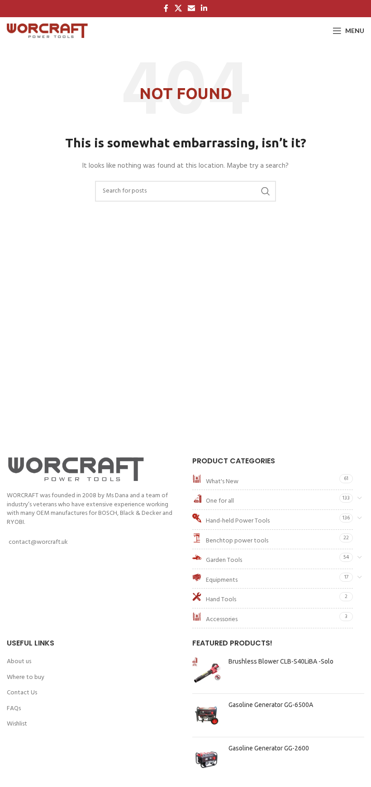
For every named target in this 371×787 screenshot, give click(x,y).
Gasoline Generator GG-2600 (268, 748)
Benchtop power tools (237, 541)
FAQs (14, 708)
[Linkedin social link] (204, 8)
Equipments (222, 580)
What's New (222, 481)
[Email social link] (191, 8)
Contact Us (22, 692)
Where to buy (25, 677)
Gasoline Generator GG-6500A (270, 704)
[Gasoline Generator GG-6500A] (207, 715)
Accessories (222, 619)
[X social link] (178, 8)
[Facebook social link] (166, 8)
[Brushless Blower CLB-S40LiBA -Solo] (207, 672)
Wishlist (17, 724)
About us (19, 661)
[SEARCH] (265, 191)
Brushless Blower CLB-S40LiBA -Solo (280, 661)
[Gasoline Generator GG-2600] (207, 758)
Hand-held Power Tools (238, 521)
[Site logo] (47, 31)
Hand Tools (221, 599)
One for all (220, 501)
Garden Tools (224, 560)
